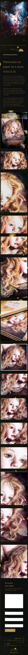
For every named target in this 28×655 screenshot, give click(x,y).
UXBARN (16, 650)
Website (6, 623)
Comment (7, 593)
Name (6, 611)
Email (6, 617)
